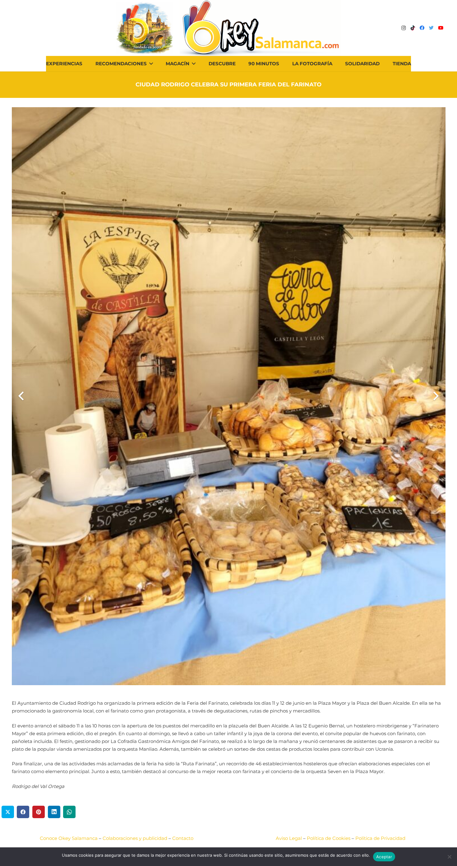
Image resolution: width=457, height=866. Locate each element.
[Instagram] (403, 28)
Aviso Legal (289, 838)
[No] (449, 857)
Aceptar (384, 856)
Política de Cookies (328, 838)
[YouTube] (440, 28)
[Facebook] (422, 28)
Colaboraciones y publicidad (135, 838)
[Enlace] (260, 28)
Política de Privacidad (380, 838)
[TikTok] (413, 28)
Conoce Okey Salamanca (69, 838)
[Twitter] (431, 28)
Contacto (182, 838)
